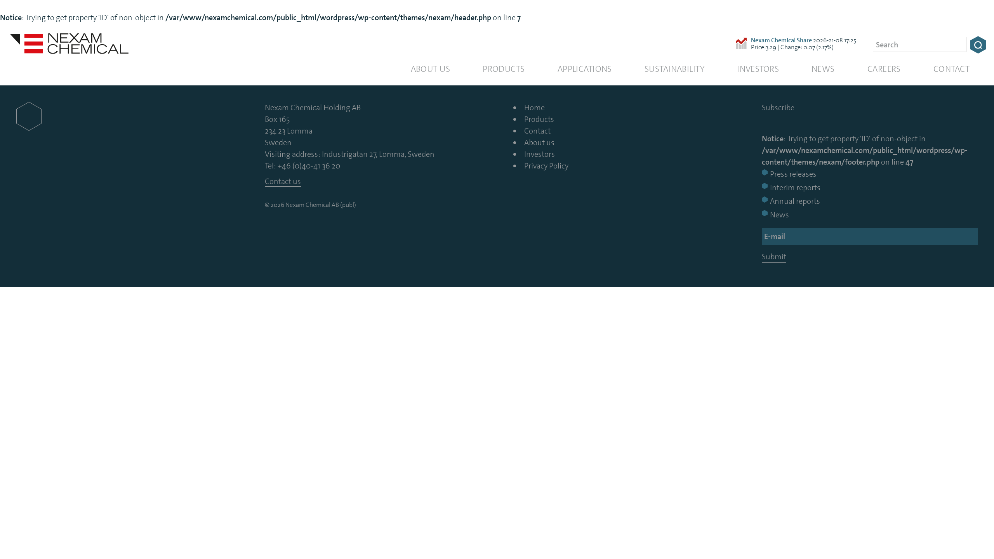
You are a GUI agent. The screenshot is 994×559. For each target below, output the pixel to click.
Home (534, 107)
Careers (884, 69)
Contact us (283, 181)
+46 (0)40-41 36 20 (309, 166)
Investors (758, 69)
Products (504, 69)
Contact (951, 69)
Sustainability (674, 69)
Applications (585, 69)
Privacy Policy (546, 166)
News (823, 69)
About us (430, 69)
